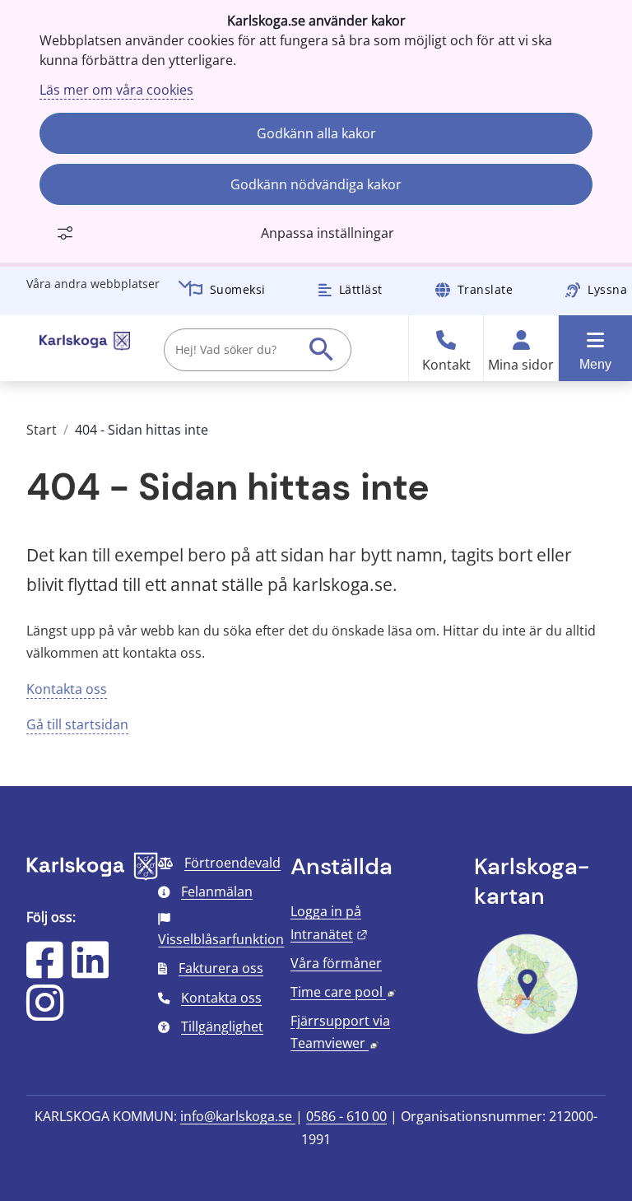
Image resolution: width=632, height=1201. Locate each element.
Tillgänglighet (222, 1026)
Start (41, 430)
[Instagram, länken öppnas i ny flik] (44, 1013)
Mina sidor (521, 365)
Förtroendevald (232, 863)
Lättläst (361, 289)
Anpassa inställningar (327, 233)
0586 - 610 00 (346, 1116)
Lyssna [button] (607, 289)
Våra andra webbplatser (93, 283)
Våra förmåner (336, 963)
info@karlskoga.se (237, 1116)
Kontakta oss (66, 689)
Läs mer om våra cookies (116, 90)
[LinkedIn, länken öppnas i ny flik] (90, 970)
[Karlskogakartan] (527, 1032)
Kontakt (446, 365)
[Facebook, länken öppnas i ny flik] (44, 970)
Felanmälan (217, 891)
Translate (486, 289)
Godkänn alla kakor (316, 133)
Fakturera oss (221, 968)
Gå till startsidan (77, 724)
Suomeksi (238, 289)
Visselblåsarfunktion (221, 939)
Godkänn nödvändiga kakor (316, 184)
